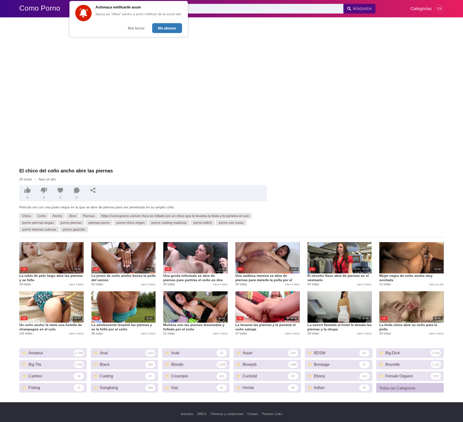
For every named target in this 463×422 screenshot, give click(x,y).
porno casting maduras (169, 223)
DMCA (201, 414)
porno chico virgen (130, 223)
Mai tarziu (136, 28)
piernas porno (99, 223)
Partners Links (272, 414)
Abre (72, 216)
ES (439, 9)
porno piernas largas (38, 223)
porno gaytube (74, 229)
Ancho (57, 216)
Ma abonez (167, 28)
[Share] (93, 190)
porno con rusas (231, 223)
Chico (26, 216)
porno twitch (202, 223)
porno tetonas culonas (39, 229)
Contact (252, 414)
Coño (42, 216)
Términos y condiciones (227, 414)
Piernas (89, 216)
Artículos (187, 414)
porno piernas (71, 223)
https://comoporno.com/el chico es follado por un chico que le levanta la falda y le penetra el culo (175, 216)
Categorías (421, 8)
